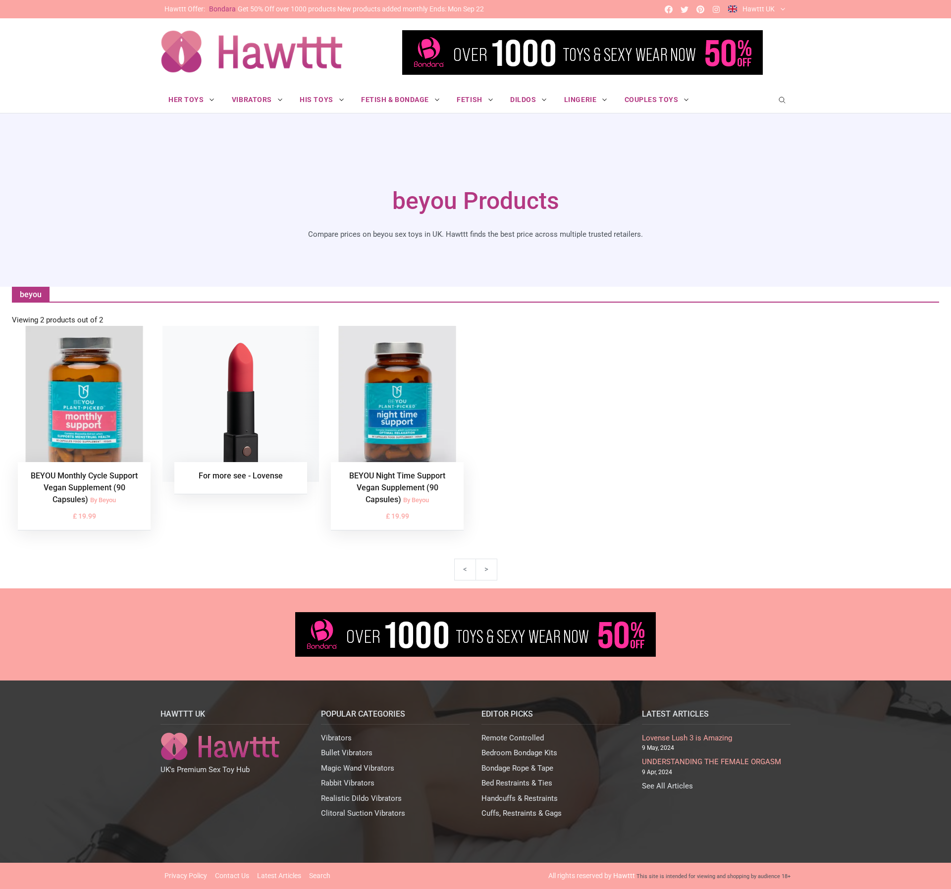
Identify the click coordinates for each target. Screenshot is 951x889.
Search (319, 876)
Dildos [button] (524, 100)
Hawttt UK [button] (758, 9)
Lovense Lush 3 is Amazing (687, 737)
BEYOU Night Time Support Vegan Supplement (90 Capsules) (397, 487)
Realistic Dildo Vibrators (361, 798)
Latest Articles (279, 876)
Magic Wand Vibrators (357, 768)
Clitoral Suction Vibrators (363, 813)
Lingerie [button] (581, 100)
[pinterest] (700, 9)
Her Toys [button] (187, 100)
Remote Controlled (512, 737)
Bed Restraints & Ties (516, 783)
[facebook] (669, 9)
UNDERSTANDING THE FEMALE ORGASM (711, 761)
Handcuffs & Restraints (519, 798)
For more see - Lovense (241, 475)
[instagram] (716, 9)
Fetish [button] (470, 100)
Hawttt (624, 876)
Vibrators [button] (253, 100)
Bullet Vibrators (346, 752)
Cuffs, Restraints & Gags (521, 813)
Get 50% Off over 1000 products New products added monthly (324, 9)
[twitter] (684, 9)
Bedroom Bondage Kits (519, 752)
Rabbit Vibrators (347, 783)
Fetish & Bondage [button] (396, 100)
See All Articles (667, 786)
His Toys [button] (317, 100)
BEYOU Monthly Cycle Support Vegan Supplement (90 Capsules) (84, 487)
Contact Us (232, 876)
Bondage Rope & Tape (517, 768)
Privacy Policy (185, 876)
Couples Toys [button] (652, 100)
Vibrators (336, 737)
